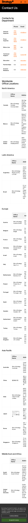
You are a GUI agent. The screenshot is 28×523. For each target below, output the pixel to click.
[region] (14, 513)
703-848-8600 (15, 32)
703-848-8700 (15, 54)
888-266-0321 (15, 47)
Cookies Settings (14, 515)
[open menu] (25, 2)
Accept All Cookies (14, 520)
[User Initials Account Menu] (21, 1)
